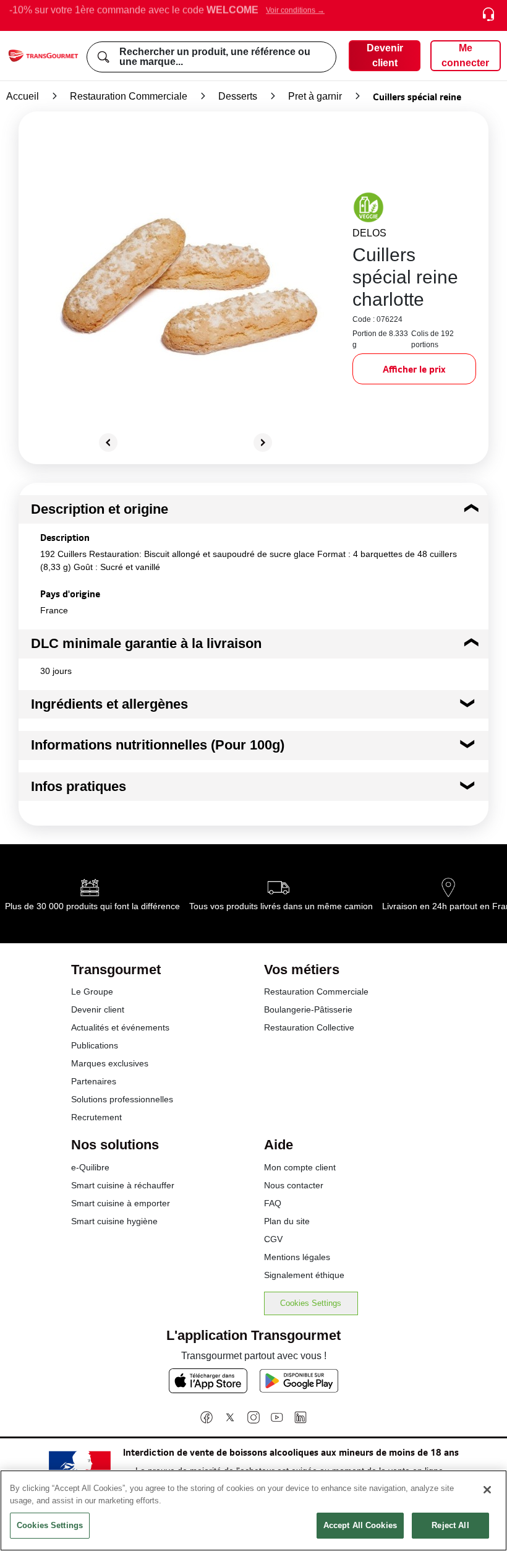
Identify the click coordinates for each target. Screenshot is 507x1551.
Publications (94, 1045)
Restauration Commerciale (128, 96)
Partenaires (93, 1081)
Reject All (450, 1525)
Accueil (22, 96)
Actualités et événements (120, 1027)
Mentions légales (297, 1257)
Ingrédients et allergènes (109, 704)
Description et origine (99, 509)
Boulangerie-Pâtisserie (308, 1009)
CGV (273, 1239)
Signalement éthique (304, 1275)
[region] (253, 1510)
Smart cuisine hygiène (114, 1221)
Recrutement (96, 1117)
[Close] (487, 1489)
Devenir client (97, 1009)
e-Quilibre (90, 1167)
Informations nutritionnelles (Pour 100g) (157, 745)
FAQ (272, 1203)
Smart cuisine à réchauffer (122, 1185)
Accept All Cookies (360, 1525)
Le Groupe (92, 991)
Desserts (237, 96)
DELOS (369, 233)
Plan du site (287, 1221)
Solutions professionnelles (122, 1099)
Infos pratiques (78, 786)
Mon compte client (300, 1167)
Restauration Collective (309, 1027)
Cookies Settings (310, 1303)
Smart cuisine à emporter (120, 1203)
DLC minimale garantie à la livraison (146, 643)
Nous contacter (293, 1185)
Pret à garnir (315, 96)
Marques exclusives (109, 1063)
